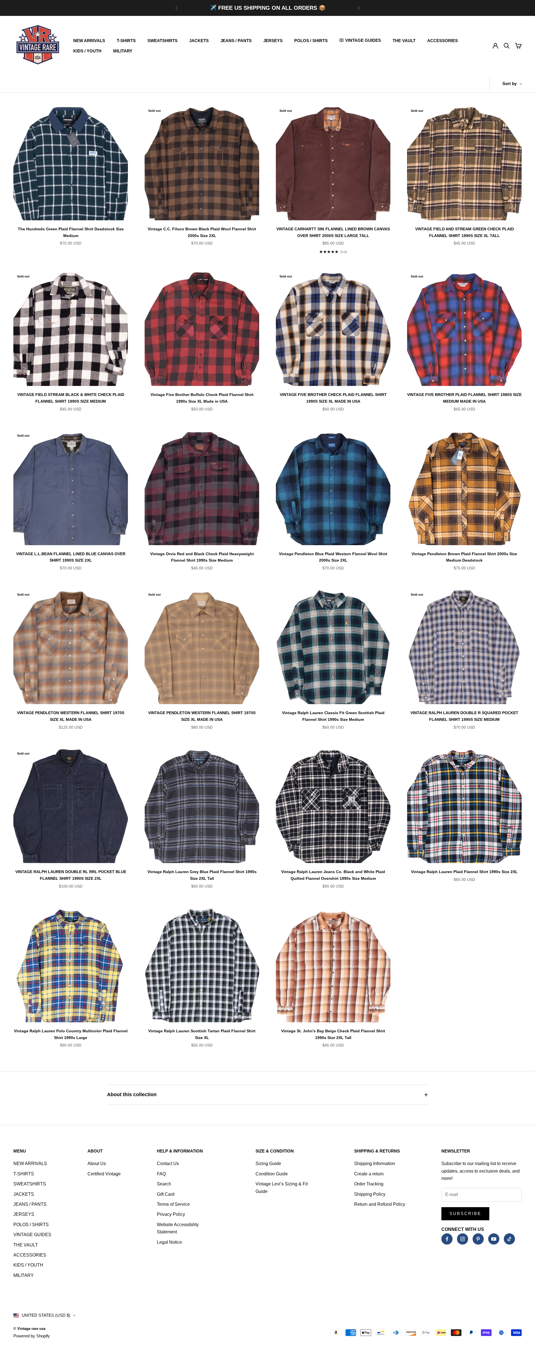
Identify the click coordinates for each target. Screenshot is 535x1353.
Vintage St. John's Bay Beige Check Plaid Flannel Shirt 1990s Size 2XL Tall (333, 1034)
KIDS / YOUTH (87, 51)
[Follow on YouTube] (493, 1239)
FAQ (161, 1173)
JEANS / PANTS (236, 40)
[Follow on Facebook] (447, 1239)
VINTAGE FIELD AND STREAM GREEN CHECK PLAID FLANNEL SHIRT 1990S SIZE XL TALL (464, 232)
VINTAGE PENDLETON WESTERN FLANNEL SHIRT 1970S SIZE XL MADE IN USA (70, 716)
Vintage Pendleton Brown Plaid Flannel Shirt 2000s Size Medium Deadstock (464, 557)
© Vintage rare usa (29, 1329)
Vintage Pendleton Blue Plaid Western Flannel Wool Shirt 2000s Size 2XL (333, 557)
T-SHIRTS (126, 40)
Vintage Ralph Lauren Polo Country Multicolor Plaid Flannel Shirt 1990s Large (71, 1034)
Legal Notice (169, 1242)
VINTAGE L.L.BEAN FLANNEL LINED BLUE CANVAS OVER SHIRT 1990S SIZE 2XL (70, 557)
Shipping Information (374, 1163)
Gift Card (165, 1194)
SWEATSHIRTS (162, 40)
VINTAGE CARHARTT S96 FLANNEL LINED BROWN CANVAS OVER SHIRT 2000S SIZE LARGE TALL (333, 232)
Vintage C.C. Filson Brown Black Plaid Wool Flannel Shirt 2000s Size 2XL (202, 232)
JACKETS (199, 40)
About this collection (132, 1094)
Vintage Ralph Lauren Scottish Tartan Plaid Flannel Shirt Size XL (202, 1034)
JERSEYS (273, 40)
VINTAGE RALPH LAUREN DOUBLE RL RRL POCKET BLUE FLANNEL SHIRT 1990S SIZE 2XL (70, 875)
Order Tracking (368, 1184)
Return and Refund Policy (379, 1204)
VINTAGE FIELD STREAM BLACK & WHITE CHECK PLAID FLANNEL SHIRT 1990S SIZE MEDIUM (70, 398)
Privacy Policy (171, 1214)
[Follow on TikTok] (509, 1239)
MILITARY (122, 51)
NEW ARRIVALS (89, 40)
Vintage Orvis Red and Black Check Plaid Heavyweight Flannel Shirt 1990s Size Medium (202, 557)
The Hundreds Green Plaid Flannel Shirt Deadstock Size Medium (71, 232)
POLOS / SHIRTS (311, 40)
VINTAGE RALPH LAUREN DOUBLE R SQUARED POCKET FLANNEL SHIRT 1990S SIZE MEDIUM (464, 716)
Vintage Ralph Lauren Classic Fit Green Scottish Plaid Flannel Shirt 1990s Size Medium (333, 716)
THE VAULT (404, 40)
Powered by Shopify (31, 1335)
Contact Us (168, 1163)
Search (164, 1184)
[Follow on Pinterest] (478, 1239)
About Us (96, 1163)
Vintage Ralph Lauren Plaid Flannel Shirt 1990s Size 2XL (464, 871)
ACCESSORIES (442, 40)
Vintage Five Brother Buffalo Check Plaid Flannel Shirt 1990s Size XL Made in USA (202, 398)
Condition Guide (272, 1173)
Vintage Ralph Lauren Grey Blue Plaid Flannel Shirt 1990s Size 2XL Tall (202, 875)
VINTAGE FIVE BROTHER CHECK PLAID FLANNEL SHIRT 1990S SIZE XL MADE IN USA (333, 398)
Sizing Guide (268, 1163)
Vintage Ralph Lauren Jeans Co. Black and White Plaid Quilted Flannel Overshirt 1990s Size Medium (333, 875)
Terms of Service (173, 1204)
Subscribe (465, 1213)
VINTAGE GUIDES (32, 1234)
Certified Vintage (104, 1173)
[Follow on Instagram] (462, 1239)
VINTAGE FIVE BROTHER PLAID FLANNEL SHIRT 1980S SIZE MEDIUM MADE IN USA (464, 398)
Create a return (369, 1173)
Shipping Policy (369, 1194)
